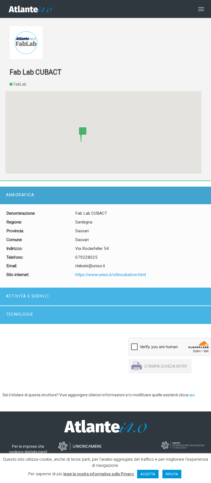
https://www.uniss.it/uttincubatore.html (110, 274)
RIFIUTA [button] (172, 474)
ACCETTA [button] (147, 474)
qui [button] (192, 395)
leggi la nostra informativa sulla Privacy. (98, 473)
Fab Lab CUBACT (36, 72)
